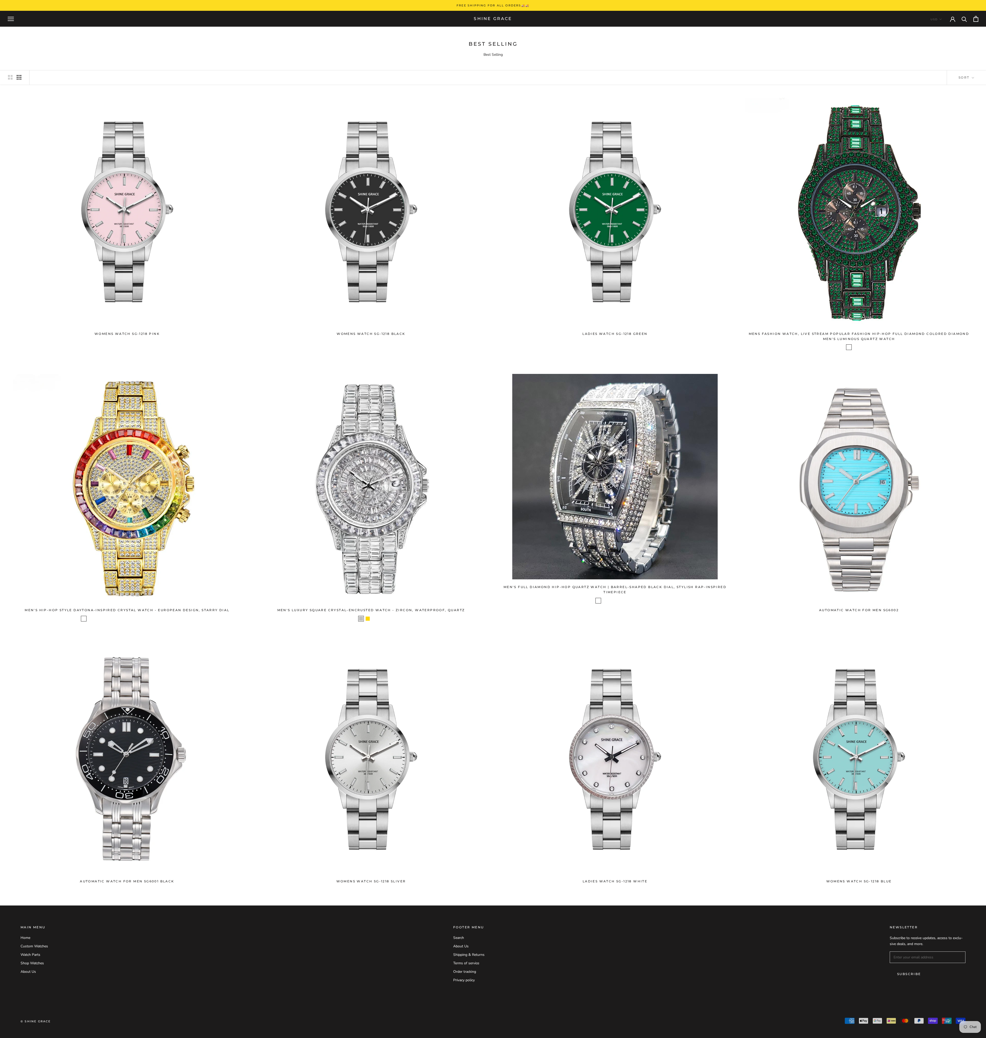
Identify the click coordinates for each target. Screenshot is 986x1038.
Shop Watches (32, 963)
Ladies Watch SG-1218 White (615, 881)
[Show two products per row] (10, 77)
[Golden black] (632, 601)
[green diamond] (849, 347)
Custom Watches (34, 946)
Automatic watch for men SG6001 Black (127, 881)
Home (25, 937)
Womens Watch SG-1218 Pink (127, 334)
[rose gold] (381, 619)
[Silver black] (605, 601)
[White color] (164, 619)
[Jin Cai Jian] (170, 619)
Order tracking (464, 971)
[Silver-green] (84, 619)
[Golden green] (97, 619)
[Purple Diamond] (869, 347)
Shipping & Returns (469, 954)
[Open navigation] (11, 19)
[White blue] (157, 619)
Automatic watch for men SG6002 (859, 610)
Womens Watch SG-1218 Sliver (371, 881)
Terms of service (466, 963)
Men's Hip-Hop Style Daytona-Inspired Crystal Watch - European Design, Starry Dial (127, 610)
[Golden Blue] (625, 601)
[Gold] (368, 619)
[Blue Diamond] (856, 347)
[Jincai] (110, 619)
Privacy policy (464, 980)
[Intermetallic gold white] (104, 619)
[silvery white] (90, 619)
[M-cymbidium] (612, 601)
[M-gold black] (618, 601)
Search (458, 937)
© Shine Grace (36, 1021)
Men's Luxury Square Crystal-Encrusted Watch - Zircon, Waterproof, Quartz (371, 610)
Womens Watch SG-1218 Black (371, 334)
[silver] (361, 619)
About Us (28, 971)
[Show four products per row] (19, 77)
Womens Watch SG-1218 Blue (859, 881)
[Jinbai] (130, 619)
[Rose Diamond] (862, 347)
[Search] (964, 19)
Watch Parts (30, 954)
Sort (965, 77)
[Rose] (150, 619)
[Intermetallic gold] (374, 619)
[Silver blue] (598, 601)
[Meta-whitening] (144, 619)
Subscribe (909, 974)
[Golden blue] (124, 619)
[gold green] (117, 619)
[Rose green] (137, 619)
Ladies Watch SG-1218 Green (614, 334)
